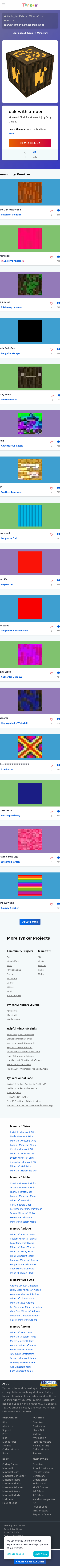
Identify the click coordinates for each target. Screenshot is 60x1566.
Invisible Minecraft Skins (23, 1132)
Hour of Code (9, 1502)
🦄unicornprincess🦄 (12, 260)
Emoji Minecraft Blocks (22, 1255)
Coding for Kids (15, 16)
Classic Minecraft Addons (23, 1319)
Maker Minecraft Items (22, 1340)
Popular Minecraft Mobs (23, 1196)
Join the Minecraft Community (21, 1043)
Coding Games (10, 1464)
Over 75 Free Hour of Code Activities (24, 1101)
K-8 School (38, 1495)
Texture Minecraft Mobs (23, 1187)
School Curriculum (42, 1468)
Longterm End (9, 538)
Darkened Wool (9, 399)
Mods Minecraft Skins (21, 1136)
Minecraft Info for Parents (19, 1064)
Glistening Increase (11, 307)
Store (5, 1453)
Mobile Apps (9, 1441)
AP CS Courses (40, 1487)
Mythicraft (12, 1015)
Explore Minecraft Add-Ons (19, 1047)
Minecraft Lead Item (21, 1332)
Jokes (9, 965)
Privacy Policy (11, 1532)
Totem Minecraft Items (22, 1353)
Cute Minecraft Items (21, 1370)
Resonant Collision (11, 214)
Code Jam (7, 1499)
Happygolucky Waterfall (14, 723)
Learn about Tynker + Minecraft (30, 32)
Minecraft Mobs (11, 1479)
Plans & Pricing (40, 1445)
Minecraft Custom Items (23, 1336)
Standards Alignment (44, 1499)
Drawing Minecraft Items (23, 1362)
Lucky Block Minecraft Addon (25, 1289)
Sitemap (6, 1445)
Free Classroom (41, 1471)
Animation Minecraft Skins (24, 1162)
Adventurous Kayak (12, 445)
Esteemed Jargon (10, 861)
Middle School (40, 1479)
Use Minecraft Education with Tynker (24, 1060)
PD (34, 1502)
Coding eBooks (10, 1449)
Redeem (36, 1434)
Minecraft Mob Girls (21, 1200)
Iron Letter (7, 769)
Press (5, 1434)
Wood (12, 133)
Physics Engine (14, 969)
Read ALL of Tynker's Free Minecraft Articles (27, 1068)
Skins (40, 956)
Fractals (10, 974)
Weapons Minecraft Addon (24, 1294)
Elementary (38, 1475)
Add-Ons (42, 965)
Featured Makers (41, 1441)
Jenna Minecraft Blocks (22, 1272)
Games (10, 982)
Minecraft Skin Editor (13, 1475)
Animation (12, 978)
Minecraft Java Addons (22, 1302)
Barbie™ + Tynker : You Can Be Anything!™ (26, 1083)
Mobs (41, 974)
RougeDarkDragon (11, 353)
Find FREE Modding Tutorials (20, 1055)
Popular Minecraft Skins (23, 1145)
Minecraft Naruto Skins (22, 1153)
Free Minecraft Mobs (21, 1217)
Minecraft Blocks (11, 1483)
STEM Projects (40, 1510)
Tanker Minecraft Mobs (22, 1213)
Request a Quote (41, 1514)
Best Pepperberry (10, 815)
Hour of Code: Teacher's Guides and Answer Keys (30, 1105)
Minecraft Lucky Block (21, 1251)
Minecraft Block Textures (23, 1247)
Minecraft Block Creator (22, 1234)
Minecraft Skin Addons (22, 1298)
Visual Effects (13, 961)
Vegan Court (8, 584)
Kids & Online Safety (13, 1535)
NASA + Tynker (14, 1092)
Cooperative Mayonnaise (14, 630)
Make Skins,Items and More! (20, 1034)
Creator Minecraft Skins (22, 1149)
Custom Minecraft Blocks (23, 1238)
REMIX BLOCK (30, 143)
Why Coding (39, 1437)
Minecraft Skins (10, 1471)
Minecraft (34, 16)
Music (9, 991)
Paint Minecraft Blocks (22, 1242)
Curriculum (38, 1426)
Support (6, 1430)
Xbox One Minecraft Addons (25, 1311)
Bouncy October (10, 907)
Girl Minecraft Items (21, 1366)
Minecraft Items (11, 1491)
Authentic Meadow (11, 676)
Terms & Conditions (13, 1529)
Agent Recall (12, 1010)
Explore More (30, 921)
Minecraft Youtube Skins (23, 1140)
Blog (4, 1422)
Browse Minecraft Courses (19, 1038)
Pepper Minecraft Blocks (23, 1264)
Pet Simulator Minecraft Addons (27, 1307)
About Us (7, 1426)
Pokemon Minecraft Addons (25, 1315)
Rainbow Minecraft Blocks (24, 1260)
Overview (37, 1422)
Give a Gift (38, 1430)
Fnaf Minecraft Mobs (21, 1191)
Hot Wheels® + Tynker (17, 1096)
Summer (37, 1453)
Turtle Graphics (14, 995)
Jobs (4, 1437)
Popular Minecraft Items (23, 1345)
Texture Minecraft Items (23, 1358)
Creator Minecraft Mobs (23, 1183)
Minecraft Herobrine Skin (23, 1170)
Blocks (7, 20)
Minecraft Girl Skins (20, 1166)
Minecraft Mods (11, 1495)
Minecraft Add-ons (12, 1487)
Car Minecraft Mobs (20, 1204)
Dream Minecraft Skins (22, 1157)
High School (39, 1483)
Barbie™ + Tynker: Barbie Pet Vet (22, 1088)
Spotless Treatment (11, 492)
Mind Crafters (13, 1019)
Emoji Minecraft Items (22, 1349)
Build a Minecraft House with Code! (23, 1051)
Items (41, 969)
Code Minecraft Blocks (22, 1268)
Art (8, 956)
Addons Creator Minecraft (24, 1285)
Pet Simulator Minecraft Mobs (26, 1208)
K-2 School (38, 1491)
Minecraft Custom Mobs (23, 1221)
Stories (10, 986)
